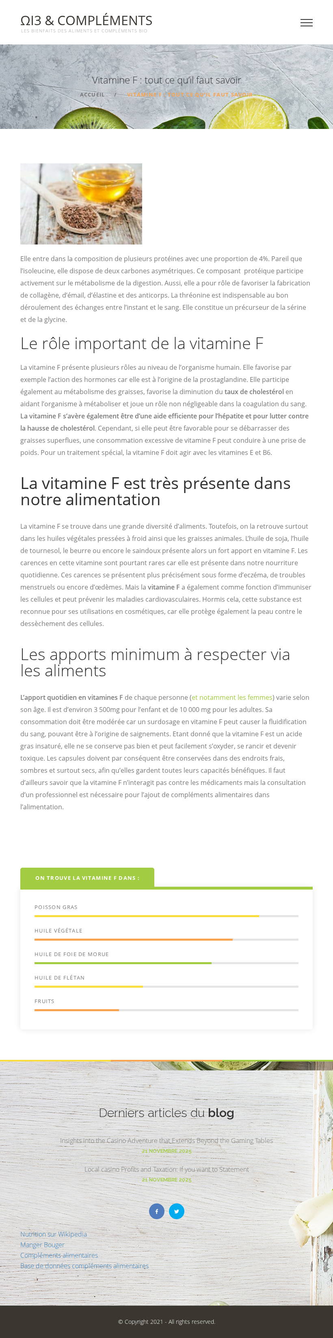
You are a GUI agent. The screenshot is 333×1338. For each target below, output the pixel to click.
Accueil (92, 94)
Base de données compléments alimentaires (84, 1265)
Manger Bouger (42, 1244)
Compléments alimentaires (59, 1255)
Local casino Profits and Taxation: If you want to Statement (166, 1169)
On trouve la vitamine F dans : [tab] (87, 877)
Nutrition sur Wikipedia (53, 1234)
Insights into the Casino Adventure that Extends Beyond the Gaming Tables (166, 1140)
